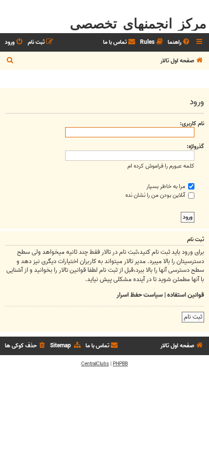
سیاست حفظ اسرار (140, 295)
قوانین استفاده (185, 295)
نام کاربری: (192, 123)
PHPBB (120, 364)
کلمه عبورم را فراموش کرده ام (160, 166)
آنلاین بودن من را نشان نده (156, 195)
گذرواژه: (195, 146)
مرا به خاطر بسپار (166, 186)
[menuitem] (179, 42)
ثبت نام (193, 317)
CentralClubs (95, 364)
